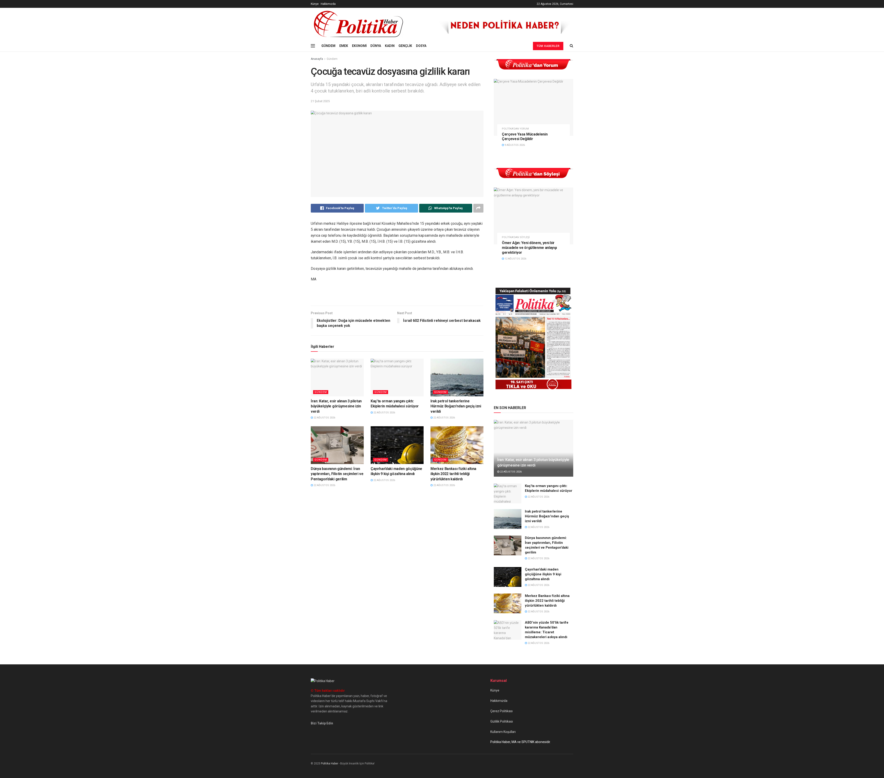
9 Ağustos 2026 (514, 145)
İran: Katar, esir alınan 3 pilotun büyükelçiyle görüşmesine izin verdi (336, 406)
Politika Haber (329, 763)
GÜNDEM (328, 46)
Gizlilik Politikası (501, 721)
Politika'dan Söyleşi (516, 237)
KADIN (390, 46)
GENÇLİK (405, 46)
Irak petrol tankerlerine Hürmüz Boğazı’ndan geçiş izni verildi (455, 406)
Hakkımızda (328, 4)
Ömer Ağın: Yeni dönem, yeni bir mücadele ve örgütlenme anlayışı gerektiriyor (529, 248)
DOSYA (421, 46)
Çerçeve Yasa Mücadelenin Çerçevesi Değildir (524, 136)
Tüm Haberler (548, 46)
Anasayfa (317, 59)
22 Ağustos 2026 (324, 417)
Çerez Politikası (501, 711)
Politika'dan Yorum (515, 128)
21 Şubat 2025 (320, 101)
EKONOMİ (359, 46)
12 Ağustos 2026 (515, 258)
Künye (315, 4)
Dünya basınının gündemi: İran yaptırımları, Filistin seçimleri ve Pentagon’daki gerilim (337, 474)
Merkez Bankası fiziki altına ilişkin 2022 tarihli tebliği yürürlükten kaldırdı (453, 474)
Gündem (332, 59)
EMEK (343, 46)
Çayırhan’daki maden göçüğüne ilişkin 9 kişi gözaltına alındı (543, 574)
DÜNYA (375, 46)
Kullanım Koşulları (503, 732)
